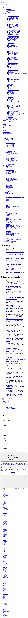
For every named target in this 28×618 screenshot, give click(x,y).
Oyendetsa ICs (11, 98)
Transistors (10, 75)
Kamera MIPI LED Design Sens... (15, 252)
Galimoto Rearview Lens (13, 47)
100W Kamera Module (13, 18)
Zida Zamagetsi (9, 68)
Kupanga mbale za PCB (11, 118)
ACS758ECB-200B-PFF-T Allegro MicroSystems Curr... (15, 298)
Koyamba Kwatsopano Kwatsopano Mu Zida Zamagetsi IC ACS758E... (14, 350)
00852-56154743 (6, 420)
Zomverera (10, 97)
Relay (9, 80)
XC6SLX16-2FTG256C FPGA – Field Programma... (14, 369)
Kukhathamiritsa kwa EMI (13, 90)
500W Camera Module (13, 23)
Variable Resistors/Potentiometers (15, 110)
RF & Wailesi (11, 92)
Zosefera (10, 88)
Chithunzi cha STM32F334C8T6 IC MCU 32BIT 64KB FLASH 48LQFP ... (14, 320)
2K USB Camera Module (13, 34)
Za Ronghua (8, 9)
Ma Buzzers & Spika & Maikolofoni (15, 102)
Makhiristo (10, 84)
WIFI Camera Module (12, 40)
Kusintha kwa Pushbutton (13, 79)
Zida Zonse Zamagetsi (13, 70)
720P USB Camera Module (14, 32)
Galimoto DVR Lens (12, 46)
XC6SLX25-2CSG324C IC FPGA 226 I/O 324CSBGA (15, 377)
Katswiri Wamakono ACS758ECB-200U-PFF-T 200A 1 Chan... (15, 331)
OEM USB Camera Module (14, 37)
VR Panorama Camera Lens (14, 59)
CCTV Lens (10, 44)
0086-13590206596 (10, 407)
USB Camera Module (10, 29)
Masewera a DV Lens (12, 54)
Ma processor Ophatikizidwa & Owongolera (17, 73)
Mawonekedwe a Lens (13, 63)
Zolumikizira (11, 93)
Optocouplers (11, 85)
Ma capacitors (11, 72)
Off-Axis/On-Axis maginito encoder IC (16, 115)
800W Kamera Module (13, 24)
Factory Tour (8, 12)
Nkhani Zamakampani (10, 122)
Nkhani (4, 120)
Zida (7, 11)
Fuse (9, 78)
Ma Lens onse (11, 43)
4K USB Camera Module (13, 36)
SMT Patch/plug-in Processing (12, 119)
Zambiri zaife (6, 7)
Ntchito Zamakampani (10, 10)
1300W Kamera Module (13, 25)
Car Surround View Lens (13, 48)
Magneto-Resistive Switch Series (15, 114)
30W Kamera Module (12, 17)
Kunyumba (5, 6)
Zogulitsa (5, 13)
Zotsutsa (10, 71)
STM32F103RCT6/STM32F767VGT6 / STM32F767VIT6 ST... (16, 360)
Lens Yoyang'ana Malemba (13, 52)
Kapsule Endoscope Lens (13, 58)
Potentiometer (11, 108)
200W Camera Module (13, 19)
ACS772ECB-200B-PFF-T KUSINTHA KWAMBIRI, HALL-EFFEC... (15, 287)
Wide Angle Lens (11, 65)
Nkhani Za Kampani (10, 121)
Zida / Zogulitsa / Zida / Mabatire (15, 101)
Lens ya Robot (11, 60)
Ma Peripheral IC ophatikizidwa (14, 83)
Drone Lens (10, 51)
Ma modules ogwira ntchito (14, 105)
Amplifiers (10, 91)
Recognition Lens (12, 57)
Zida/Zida (10, 100)
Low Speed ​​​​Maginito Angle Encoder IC (16, 112)
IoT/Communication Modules (14, 104)
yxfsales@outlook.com (8, 440)
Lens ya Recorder (12, 61)
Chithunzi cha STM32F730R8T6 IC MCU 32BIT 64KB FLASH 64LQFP (14, 339)
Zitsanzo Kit (10, 117)
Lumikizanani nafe (7, 125)
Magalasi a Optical (9, 41)
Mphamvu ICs (11, 77)
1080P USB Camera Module (14, 33)
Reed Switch (11, 107)
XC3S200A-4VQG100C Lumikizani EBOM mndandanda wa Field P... (15, 386)
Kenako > (4, 398)
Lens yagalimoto (11, 45)
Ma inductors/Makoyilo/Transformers (16, 95)
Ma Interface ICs (11, 81)
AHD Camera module (12, 39)
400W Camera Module (13, 21)
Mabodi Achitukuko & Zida (14, 106)
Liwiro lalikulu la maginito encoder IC (16, 113)
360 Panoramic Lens (12, 50)
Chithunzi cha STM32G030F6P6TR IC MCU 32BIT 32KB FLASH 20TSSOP (14, 307)
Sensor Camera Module (10, 14)
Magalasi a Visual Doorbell (14, 56)
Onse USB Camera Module (14, 30)
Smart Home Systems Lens (13, 53)
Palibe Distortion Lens (13, 64)
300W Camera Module (13, 20)
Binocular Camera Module (13, 38)
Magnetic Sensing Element (13, 111)
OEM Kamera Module (13, 27)
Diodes (9, 74)
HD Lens (10, 66)
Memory (10, 94)
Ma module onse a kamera (13, 16)
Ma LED (10, 86)
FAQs (4, 124)
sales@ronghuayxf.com (11, 408)
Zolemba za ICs (11, 99)
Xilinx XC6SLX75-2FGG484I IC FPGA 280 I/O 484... (14, 395)
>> (6, 398)
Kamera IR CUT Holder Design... (15, 258)
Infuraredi (10, 87)
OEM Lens (10, 67)
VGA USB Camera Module (14, 31)
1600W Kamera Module (13, 26)
